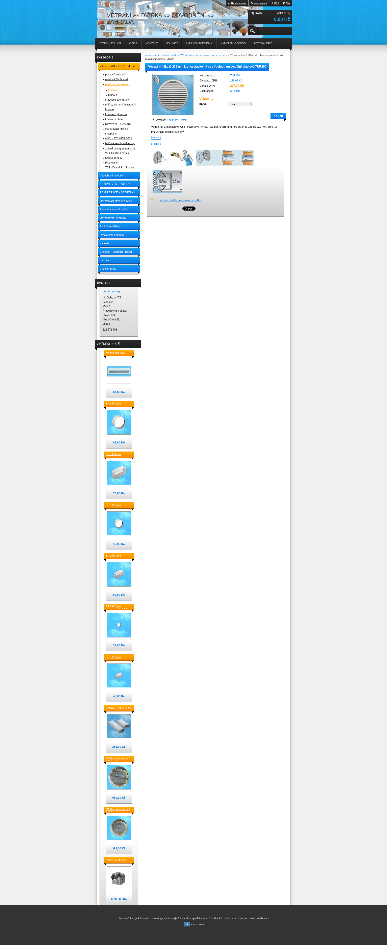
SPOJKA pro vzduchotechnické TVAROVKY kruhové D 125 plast (118, 505)
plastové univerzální (205, 55)
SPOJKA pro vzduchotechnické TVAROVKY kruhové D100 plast (118, 607)
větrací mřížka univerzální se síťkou (181, 200)
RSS (276, 3)
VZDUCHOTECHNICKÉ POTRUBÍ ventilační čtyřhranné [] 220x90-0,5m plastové (119, 708)
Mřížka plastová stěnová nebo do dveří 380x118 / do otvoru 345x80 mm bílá (119, 353)
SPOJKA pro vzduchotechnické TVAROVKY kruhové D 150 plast (118, 404)
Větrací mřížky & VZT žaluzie (177, 55)
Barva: (203, 103)
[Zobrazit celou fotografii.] (119, 371)
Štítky (154, 200)
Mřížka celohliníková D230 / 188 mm (118, 759)
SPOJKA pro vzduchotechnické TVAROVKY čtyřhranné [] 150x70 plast (118, 556)
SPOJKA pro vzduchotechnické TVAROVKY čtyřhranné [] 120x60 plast (118, 657)
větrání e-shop (152, 55)
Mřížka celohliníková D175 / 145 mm (118, 809)
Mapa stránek (260, 3)
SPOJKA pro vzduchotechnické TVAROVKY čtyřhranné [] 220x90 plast (118, 454)
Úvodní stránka (238, 3)
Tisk (288, 3)
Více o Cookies (198, 924)
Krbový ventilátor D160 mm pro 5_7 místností (116, 860)
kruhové (223, 55)
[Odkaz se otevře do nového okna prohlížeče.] (173, 115)
